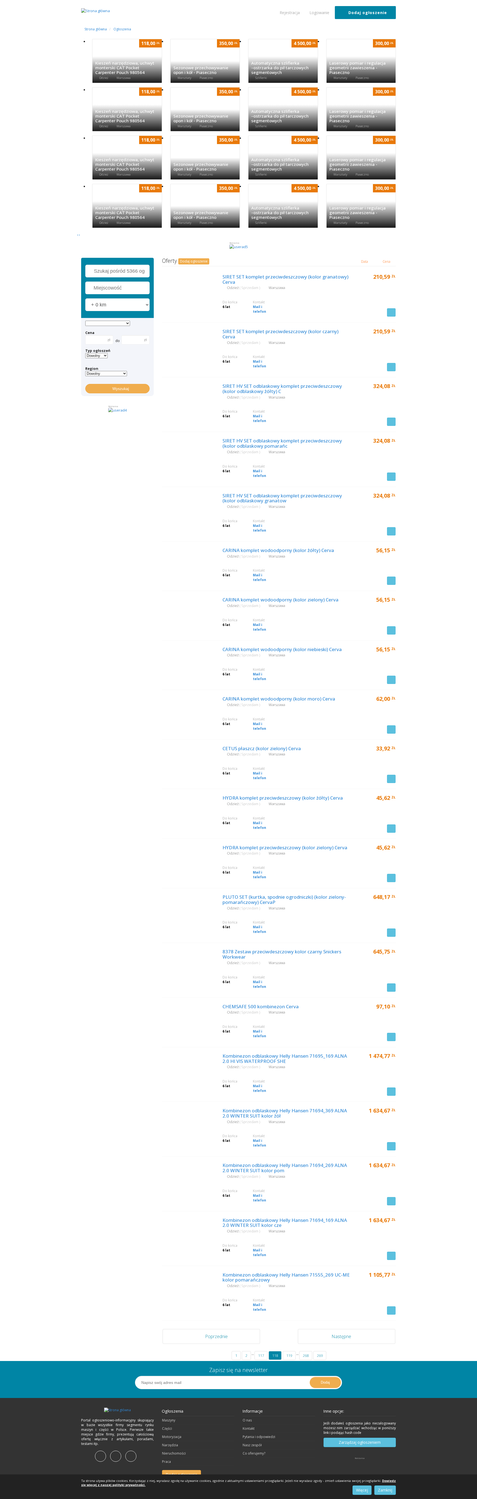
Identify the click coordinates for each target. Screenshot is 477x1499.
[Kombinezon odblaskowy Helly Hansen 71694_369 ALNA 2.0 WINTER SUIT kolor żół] (188, 1126)
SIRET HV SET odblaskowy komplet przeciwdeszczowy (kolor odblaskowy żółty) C (282, 388)
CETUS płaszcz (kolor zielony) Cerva (261, 748)
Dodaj (325, 1382)
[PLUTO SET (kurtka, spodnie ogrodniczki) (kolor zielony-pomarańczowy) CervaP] (188, 912)
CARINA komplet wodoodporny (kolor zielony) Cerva (280, 599)
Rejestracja (289, 12)
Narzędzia (170, 1445)
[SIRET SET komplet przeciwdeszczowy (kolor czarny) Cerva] (188, 346)
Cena (89, 332)
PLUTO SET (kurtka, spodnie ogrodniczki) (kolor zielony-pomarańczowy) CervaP (284, 899)
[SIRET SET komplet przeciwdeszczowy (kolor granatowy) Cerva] (188, 292)
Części (167, 1428)
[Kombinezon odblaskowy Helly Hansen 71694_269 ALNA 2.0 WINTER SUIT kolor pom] (188, 1180)
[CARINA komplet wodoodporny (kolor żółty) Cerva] (188, 565)
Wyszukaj (119, 388)
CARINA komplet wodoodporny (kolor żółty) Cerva (278, 550)
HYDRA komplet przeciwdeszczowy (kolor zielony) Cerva (284, 847)
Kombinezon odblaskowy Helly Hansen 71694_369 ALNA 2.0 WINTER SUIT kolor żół (284, 1113)
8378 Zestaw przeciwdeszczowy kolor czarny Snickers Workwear (281, 954)
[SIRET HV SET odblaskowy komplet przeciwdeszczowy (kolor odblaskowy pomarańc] (188, 456)
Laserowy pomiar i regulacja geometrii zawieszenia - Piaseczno (357, 67)
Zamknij (385, 1490)
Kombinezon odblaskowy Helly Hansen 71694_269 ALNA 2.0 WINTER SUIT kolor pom (284, 1168)
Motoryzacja (171, 1436)
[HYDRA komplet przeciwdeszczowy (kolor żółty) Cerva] (188, 813)
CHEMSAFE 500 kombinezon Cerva (260, 1006)
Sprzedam (250, 287)
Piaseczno (206, 78)
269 (320, 1355)
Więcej (362, 1490)
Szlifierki (261, 78)
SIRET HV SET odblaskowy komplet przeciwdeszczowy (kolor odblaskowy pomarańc (282, 443)
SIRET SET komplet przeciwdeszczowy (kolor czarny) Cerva (280, 334)
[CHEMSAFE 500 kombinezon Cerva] (188, 1021)
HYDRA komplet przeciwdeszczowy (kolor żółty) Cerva (282, 798)
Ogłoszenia (122, 29)
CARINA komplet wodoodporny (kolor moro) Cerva (278, 699)
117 (261, 1355)
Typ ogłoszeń (97, 350)
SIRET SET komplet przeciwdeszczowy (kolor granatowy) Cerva (285, 279)
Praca (166, 1461)
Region (91, 368)
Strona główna (95, 29)
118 (275, 1355)
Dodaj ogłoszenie (367, 12)
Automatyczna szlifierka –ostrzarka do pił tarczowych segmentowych (280, 67)
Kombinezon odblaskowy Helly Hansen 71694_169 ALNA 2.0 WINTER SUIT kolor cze (284, 1223)
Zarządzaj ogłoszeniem (360, 1442)
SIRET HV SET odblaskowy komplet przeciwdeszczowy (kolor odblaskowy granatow (282, 498)
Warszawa (123, 78)
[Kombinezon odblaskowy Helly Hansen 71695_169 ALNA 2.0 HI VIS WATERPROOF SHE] (188, 1071)
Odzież (104, 78)
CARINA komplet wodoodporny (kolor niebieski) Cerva (282, 649)
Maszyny (168, 1420)
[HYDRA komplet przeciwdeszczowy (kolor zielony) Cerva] (188, 862)
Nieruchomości (174, 1453)
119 (289, 1355)
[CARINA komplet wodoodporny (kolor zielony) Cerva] (188, 615)
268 (306, 1355)
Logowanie (318, 12)
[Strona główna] (117, 1410)
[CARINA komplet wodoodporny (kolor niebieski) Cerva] (188, 664)
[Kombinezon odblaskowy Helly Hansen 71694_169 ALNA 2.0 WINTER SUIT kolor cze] (188, 1235)
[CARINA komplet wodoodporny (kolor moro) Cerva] (188, 714)
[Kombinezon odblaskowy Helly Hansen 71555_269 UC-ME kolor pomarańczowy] (188, 1290)
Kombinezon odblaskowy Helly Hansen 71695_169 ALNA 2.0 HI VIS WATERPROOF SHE (284, 1058)
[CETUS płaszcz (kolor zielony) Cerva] (188, 763)
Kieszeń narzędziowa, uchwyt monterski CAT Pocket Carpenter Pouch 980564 (124, 67)
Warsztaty (184, 78)
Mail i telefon (259, 309)
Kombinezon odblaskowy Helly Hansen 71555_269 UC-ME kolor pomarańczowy (286, 1277)
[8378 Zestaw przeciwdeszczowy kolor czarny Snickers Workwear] (188, 967)
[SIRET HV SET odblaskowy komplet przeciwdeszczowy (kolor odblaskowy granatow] (188, 511)
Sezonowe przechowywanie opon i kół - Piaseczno (200, 70)
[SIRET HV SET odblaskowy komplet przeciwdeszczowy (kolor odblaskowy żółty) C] (188, 401)
